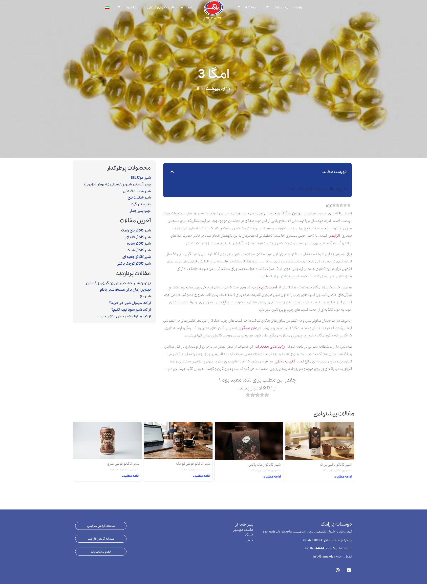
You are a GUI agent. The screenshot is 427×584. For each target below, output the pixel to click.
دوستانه (251, 7)
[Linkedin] (349, 568)
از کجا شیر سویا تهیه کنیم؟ (131, 309)
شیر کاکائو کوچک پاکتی (134, 263)
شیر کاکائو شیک (139, 250)
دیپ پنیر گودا (141, 204)
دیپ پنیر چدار (140, 210)
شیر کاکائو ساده (139, 243)
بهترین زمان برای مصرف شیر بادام (125, 289)
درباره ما (186, 7)
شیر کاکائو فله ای (138, 237)
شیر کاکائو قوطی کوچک (193, 463)
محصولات (281, 7)
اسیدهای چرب (264, 287)
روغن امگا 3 (291, 213)
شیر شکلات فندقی (137, 191)
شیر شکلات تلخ (139, 197)
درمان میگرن (250, 328)
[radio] (266, 396)
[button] (172, 172)
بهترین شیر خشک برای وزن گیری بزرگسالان (118, 283)
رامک (298, 7)
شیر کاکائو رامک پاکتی (264, 464)
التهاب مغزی (285, 361)
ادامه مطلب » (343, 477)
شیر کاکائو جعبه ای (136, 256)
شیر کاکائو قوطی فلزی (123, 463)
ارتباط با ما (133, 7)
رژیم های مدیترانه (271, 346)
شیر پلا (145, 296)
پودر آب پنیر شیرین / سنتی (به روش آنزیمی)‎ (117, 184)
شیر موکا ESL (141, 177)
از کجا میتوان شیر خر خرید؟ (130, 303)
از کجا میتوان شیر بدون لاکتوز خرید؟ (124, 316)
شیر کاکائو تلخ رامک (136, 230)
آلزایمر (334, 235)
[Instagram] (338, 568)
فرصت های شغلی (160, 7)
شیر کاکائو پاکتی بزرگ (336, 464)
